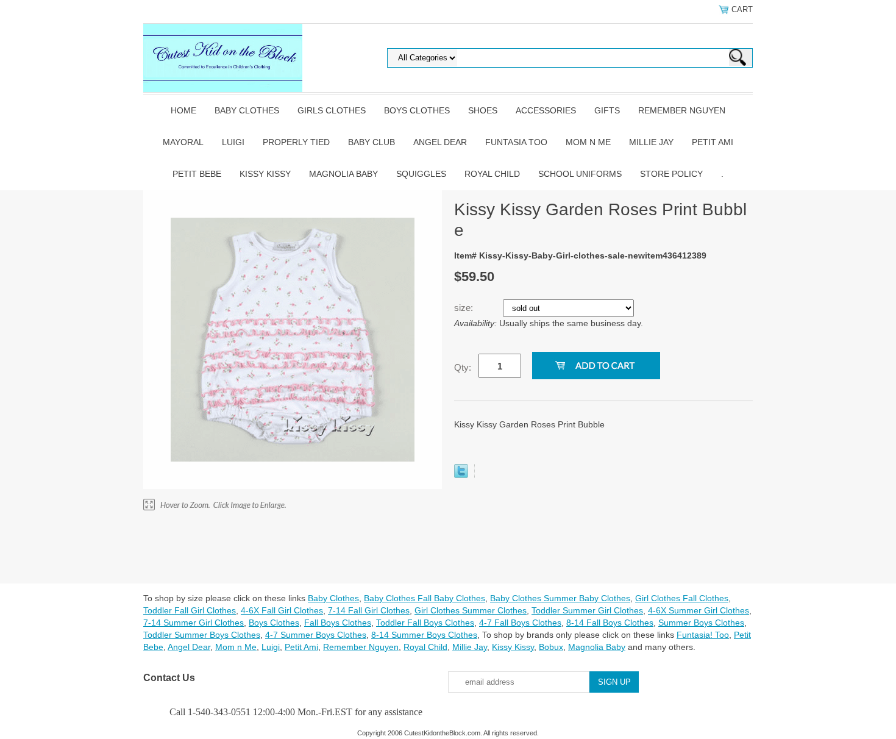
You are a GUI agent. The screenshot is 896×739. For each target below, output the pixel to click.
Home (183, 110)
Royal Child (492, 174)
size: (464, 307)
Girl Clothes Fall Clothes (681, 598)
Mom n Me (588, 142)
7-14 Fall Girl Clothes (369, 610)
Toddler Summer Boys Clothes (201, 635)
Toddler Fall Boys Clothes (425, 622)
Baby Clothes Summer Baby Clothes (560, 598)
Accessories (546, 110)
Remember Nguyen (681, 110)
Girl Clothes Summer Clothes (470, 610)
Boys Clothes (417, 110)
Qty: (462, 367)
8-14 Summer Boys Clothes (424, 635)
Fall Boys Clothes (337, 622)
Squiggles (421, 174)
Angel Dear (440, 142)
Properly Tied (296, 142)
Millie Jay (651, 142)
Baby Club (371, 142)
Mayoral (183, 142)
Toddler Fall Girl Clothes (189, 610)
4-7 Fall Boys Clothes (520, 622)
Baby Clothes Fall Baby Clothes (424, 598)
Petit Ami (712, 142)
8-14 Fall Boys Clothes (609, 622)
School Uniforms (580, 174)
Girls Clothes (331, 110)
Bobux (551, 647)
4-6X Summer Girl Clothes (698, 610)
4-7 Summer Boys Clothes (315, 635)
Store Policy (671, 174)
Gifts (607, 110)
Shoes (482, 110)
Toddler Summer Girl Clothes (587, 610)
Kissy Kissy (265, 174)
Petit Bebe (196, 174)
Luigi (233, 142)
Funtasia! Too (703, 635)
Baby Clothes (247, 110)
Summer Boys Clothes (701, 622)
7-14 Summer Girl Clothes (193, 622)
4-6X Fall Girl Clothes (282, 610)
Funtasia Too (516, 142)
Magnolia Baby (343, 174)
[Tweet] (461, 475)
